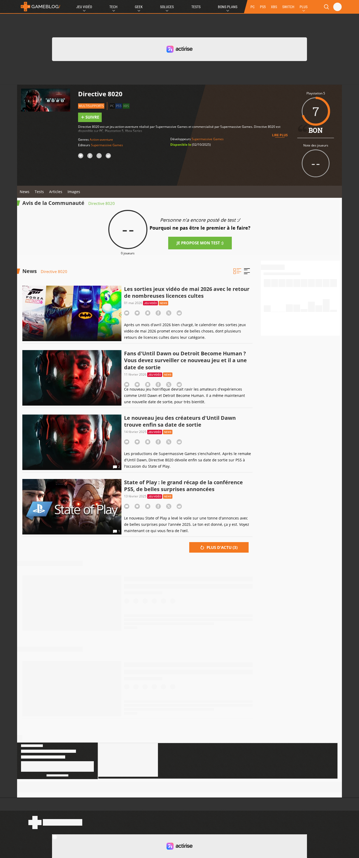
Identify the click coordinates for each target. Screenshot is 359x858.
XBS (274, 7)
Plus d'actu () (222, 547)
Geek (139, 7)
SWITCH (288, 7)
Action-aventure (101, 139)
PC (252, 7)
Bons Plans (227, 7)
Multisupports (91, 106)
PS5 (263, 7)
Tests (196, 7)
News (24, 191)
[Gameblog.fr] (39, 6)
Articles (55, 191)
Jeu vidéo (150, 303)
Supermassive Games (107, 145)
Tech (113, 7)
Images (74, 191)
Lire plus (280, 135)
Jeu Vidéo (84, 7)
